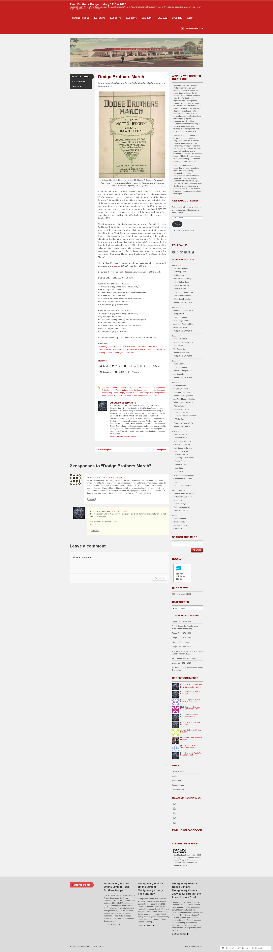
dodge (112, 390)
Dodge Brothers (122, 390)
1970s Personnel (180, 367)
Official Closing (181, 419)
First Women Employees (182, 497)
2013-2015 (177, 18)
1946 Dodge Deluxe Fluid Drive (184, 658)
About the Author (179, 518)
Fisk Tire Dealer (179, 289)
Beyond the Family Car (182, 285)
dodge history (107, 393)
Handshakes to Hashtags (183, 403)
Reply (91, 499)
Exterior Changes (180, 504)
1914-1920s (99, 18)
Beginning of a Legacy (182, 441)
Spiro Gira (179, 471)
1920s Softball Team (181, 282)
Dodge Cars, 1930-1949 (182, 331)
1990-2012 (162, 18)
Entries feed (176, 781)
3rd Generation (179, 374)
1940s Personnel (180, 317)
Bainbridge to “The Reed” (183, 486)
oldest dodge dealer (157, 393)
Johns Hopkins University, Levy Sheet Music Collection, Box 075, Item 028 (131, 349)
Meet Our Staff (178, 406)
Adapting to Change (181, 409)
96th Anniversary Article (182, 392)
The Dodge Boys (179, 349)
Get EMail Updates (185, 200)
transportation (143, 395)
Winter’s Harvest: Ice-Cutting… (190, 754)
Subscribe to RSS (194, 28)
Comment (159, 578)
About (190, 18)
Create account (178, 772)
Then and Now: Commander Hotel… (190, 708)
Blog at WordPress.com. (194, 947)
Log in (174, 776)
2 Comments (77, 86)
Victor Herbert (154, 395)
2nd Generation (179, 346)
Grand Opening (179, 364)
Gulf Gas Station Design (182, 279)
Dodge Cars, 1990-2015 (182, 426)
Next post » (161, 450)
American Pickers (180, 438)
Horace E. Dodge (131, 393)
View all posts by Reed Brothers (123, 436)
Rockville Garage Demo (182, 371)
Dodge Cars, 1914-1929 (182, 303)
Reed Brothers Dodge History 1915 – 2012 (98, 4)
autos (144, 388)
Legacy (176, 482)
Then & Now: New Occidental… (190, 693)
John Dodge (144, 393)
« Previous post (104, 450)
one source (115, 266)
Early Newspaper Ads (181, 507)
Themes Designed (182, 454)
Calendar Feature (180, 434)
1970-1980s (147, 18)
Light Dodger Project (181, 451)
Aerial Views (178, 500)
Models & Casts (181, 465)
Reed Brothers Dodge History (125, 395)
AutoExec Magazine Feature (184, 399)
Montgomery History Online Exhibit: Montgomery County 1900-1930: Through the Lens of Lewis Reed (186, 890)
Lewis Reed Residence (182, 296)
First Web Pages (179, 385)
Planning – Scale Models (184, 458)
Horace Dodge (118, 393)
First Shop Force (179, 272)
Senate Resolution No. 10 (183, 342)
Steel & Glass (180, 461)
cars (149, 388)
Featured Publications (181, 525)
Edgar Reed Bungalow (182, 299)
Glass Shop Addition (181, 328)
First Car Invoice (179, 275)
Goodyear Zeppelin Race (183, 310)
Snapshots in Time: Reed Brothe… (190, 746)
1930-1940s (115, 18)
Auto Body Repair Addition (183, 324)
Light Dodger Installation (182, 448)
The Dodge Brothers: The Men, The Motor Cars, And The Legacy (127, 346)
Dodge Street (178, 314)
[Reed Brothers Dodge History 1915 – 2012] (136, 66)
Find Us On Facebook (187, 830)
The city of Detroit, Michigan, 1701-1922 (116, 352)
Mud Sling (179, 468)
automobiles (137, 388)
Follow (177, 224)
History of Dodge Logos (181, 642)
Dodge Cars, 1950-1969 (182, 356)
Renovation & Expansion (183, 396)
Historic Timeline (80, 18)
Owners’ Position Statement (185, 416)
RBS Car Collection (181, 511)
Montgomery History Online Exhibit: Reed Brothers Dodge (116, 887)
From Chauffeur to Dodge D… (189, 716)
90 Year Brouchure (180, 389)
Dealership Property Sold (183, 423)
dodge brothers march (157, 390)
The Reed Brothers (180, 268)
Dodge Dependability (181, 353)
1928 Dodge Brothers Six (183, 292)
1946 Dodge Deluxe (181, 321)
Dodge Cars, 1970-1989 (182, 378)
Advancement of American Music (118, 388)
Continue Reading (111, 925)
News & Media (179, 522)
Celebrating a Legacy (181, 445)
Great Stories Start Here (182, 479)
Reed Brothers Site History (183, 493)
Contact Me (177, 529)
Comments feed (178, 785)
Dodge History (79, 82)
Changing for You (181, 412)
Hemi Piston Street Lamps (183, 475)
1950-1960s (131, 18)
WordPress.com (178, 790)
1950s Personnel (180, 339)
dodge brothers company (138, 390)
